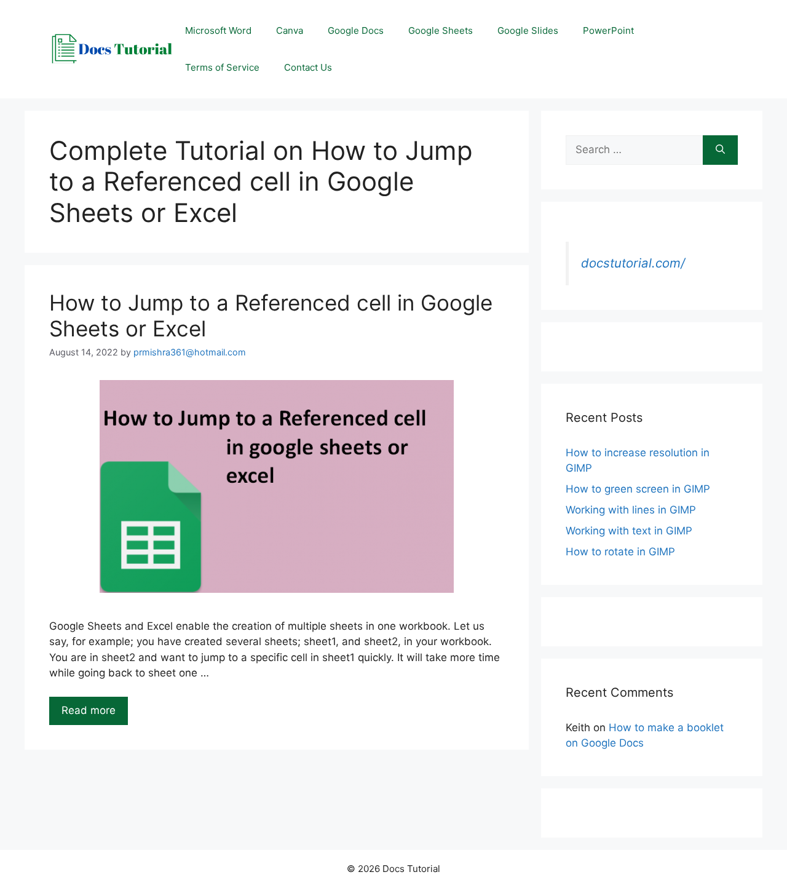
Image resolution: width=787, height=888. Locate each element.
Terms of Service (222, 67)
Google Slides (527, 30)
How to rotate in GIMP (620, 551)
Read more (88, 710)
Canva (289, 30)
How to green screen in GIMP (638, 489)
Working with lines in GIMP (631, 510)
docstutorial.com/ (633, 263)
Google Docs (356, 30)
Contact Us (308, 67)
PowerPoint (608, 30)
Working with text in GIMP (629, 531)
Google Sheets (440, 30)
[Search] (720, 150)
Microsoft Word (218, 30)
